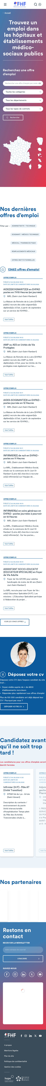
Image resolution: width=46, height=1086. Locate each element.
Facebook (6, 974)
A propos (8, 1045)
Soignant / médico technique (25, 234)
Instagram (15, 974)
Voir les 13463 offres (13, 621)
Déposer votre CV (13, 706)
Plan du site (9, 1056)
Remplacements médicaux (23, 251)
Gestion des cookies (12, 1067)
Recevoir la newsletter (16, 943)
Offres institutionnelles (23, 260)
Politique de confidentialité (15, 1061)
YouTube (40, 974)
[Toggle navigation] (5, 4)
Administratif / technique (23, 226)
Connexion (41, 4)
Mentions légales (11, 1051)
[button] (23, 91)
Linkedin (23, 974)
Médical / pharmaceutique (24, 243)
